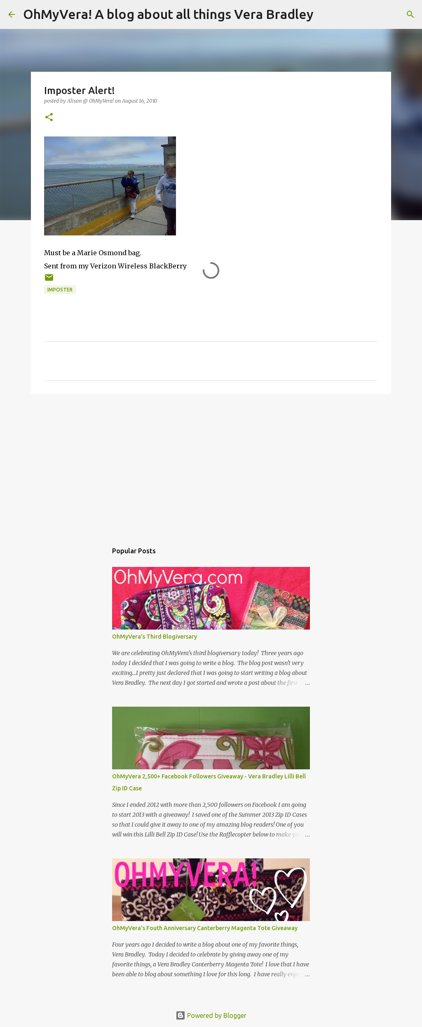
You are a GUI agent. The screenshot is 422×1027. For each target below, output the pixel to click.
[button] (49, 117)
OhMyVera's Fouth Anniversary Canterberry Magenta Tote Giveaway (205, 928)
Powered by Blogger (215, 1015)
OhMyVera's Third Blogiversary (154, 636)
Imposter (60, 289)
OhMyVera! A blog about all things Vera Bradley (168, 14)
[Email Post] (49, 280)
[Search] (325, 14)
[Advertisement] (211, 464)
